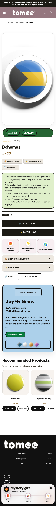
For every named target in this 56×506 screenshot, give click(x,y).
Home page (21, 458)
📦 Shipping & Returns (28, 258)
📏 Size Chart (28, 267)
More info (23, 408)
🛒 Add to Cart (28, 223)
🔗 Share (9, 276)
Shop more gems (15, 334)
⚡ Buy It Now (28, 232)
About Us (21, 453)
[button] (4, 12)
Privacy (49, 463)
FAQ (50, 458)
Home (10, 22)
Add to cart (9, 408)
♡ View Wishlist (29, 276)
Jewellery (29, 133)
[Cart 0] (44, 12)
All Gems (20, 22)
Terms (23, 463)
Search (49, 453)
